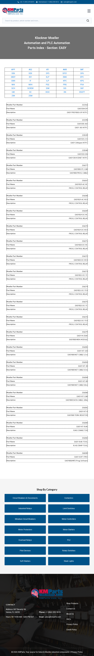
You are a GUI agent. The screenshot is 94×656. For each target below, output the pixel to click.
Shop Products (72, 603)
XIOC (48, 92)
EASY (13, 77)
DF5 (47, 73)
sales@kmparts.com (70, 2)
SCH (13, 88)
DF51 (65, 73)
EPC (82, 77)
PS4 (82, 85)
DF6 (82, 73)
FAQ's (68, 619)
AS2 (30, 69)
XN (65, 92)
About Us (70, 614)
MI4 (13, 85)
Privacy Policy (72, 624)
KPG (82, 81)
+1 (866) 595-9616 (53, 2)
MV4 (30, 85)
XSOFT (82, 92)
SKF (82, 88)
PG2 (47, 85)
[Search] (87, 20)
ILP (47, 81)
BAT (82, 69)
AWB (65, 69)
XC (30, 92)
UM (13, 92)
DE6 (13, 73)
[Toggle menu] (89, 11)
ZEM (30, 96)
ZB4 (13, 96)
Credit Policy (71, 630)
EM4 (65, 77)
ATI (47, 69)
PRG (65, 85)
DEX (30, 73)
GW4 (13, 81)
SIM (47, 88)
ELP (47, 77)
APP (13, 69)
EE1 (30, 77)
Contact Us (70, 609)
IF (30, 81)
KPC (65, 81)
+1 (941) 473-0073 (28, 2)
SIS (64, 88)
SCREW (30, 88)
